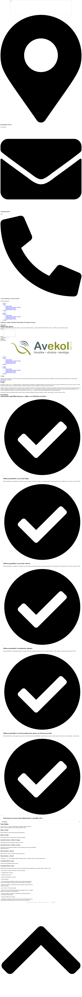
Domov (4, 313)
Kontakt (4, 320)
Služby (4, 314)
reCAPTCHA (3, 337)
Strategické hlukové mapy (11, 309)
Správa (2, 336)
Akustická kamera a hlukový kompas (13, 307)
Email (2, 329)
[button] (41, 821)
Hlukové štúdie (9, 306)
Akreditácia (4, 821)
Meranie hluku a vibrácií (11, 308)
